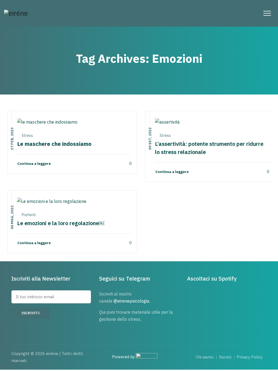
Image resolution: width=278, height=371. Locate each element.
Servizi (225, 357)
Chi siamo (205, 357)
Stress (27, 135)
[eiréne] (16, 13)
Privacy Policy (250, 357)
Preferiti (29, 214)
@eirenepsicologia (131, 301)
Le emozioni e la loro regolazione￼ (60, 223)
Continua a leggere (34, 163)
